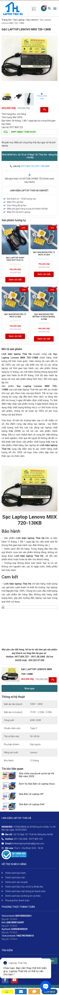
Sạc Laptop (19, 19)
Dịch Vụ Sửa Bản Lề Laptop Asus (37, 783)
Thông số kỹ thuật (42, 97)
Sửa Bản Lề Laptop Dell (31, 804)
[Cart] (44, 8)
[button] (29, 156)
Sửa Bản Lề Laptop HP (31, 794)
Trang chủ (6, 19)
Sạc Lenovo (32, 19)
